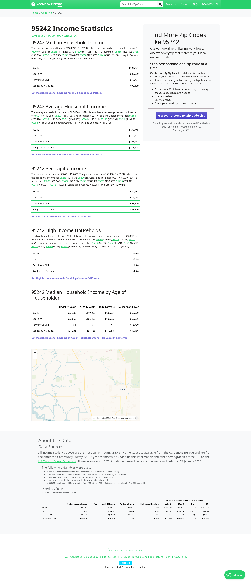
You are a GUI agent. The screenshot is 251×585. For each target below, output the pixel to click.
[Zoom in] (35, 352)
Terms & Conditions (143, 556)
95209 (34, 51)
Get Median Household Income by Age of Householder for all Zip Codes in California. (79, 337)
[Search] (160, 4)
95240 (101, 55)
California (46, 12)
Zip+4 (116, 556)
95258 (136, 51)
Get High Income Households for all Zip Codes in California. (65, 278)
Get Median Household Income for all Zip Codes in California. (66, 92)
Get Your (181, 115)
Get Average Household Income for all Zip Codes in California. (66, 154)
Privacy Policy (179, 556)
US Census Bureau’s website (57, 461)
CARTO (106, 418)
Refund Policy (162, 556)
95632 (45, 55)
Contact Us (76, 556)
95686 (118, 51)
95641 (65, 55)
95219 (54, 51)
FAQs (195, 4)
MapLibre (96, 418)
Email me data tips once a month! (125, 550)
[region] (86, 385)
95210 (83, 55)
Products (171, 4)
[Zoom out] (35, 357)
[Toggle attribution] (136, 418)
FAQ (66, 556)
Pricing (184, 4)
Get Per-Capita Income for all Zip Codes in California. (61, 216)
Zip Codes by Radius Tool (97, 556)
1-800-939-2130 (210, 4)
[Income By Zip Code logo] (46, 4)
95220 (78, 51)
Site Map (125, 556)
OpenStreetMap (118, 418)
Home (34, 12)
